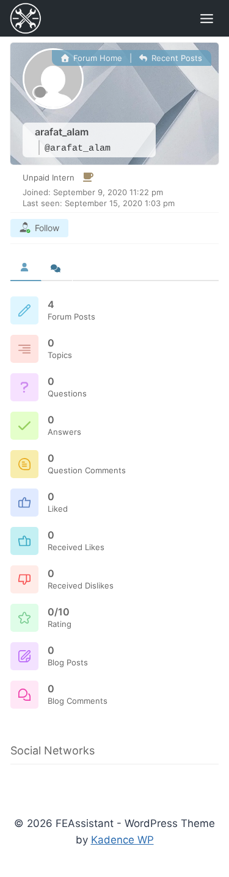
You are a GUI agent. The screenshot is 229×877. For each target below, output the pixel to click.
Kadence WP (122, 840)
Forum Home (96, 58)
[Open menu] (206, 18)
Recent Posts (175, 58)
